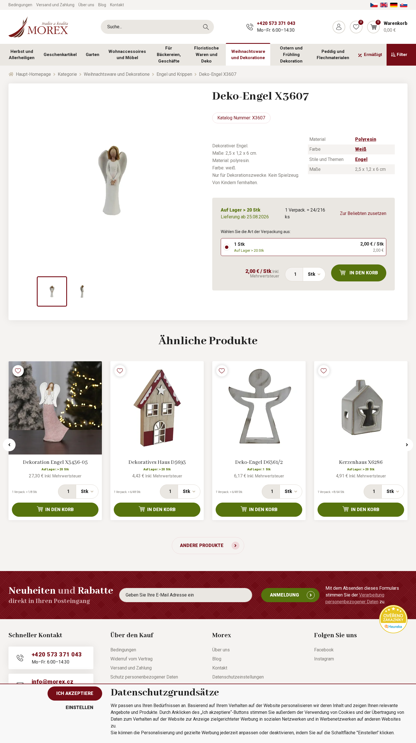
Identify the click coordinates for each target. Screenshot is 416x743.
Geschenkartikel (60, 54)
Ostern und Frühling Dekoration (291, 55)
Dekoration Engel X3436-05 (55, 462)
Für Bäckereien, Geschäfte (169, 55)
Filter (402, 54)
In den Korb (363, 272)
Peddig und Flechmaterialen (333, 55)
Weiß (360, 149)
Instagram (324, 659)
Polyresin (365, 139)
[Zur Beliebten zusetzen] (18, 370)
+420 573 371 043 (276, 23)
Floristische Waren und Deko (206, 55)
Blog (102, 5)
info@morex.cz (52, 681)
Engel (361, 159)
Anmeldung (284, 595)
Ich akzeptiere (74, 693)
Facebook (324, 649)
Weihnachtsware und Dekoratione (248, 55)
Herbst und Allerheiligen (22, 55)
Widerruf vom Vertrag (131, 659)
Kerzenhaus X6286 (361, 462)
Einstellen (79, 707)
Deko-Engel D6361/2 (259, 462)
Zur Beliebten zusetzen (363, 213)
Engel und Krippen (174, 74)
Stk (311, 274)
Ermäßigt (373, 54)
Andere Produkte (202, 545)
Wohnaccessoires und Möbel (127, 55)
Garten (92, 54)
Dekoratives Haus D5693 (157, 462)
